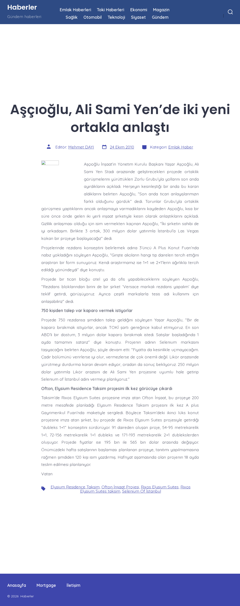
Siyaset (138, 17)
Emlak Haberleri (75, 9)
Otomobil (92, 17)
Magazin (161, 9)
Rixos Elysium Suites (160, 486)
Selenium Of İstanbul (141, 491)
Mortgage (46, 585)
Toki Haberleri (110, 9)
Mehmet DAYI (81, 146)
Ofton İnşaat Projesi (120, 486)
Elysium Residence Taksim (75, 486)
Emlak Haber (180, 146)
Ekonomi (138, 9)
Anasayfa (16, 585)
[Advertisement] (120, 59)
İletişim (73, 585)
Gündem (160, 17)
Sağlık (72, 17)
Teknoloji (116, 17)
